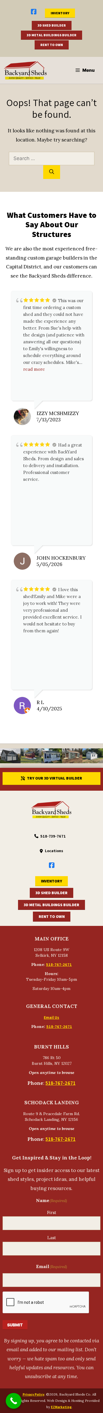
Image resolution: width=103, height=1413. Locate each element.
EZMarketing (61, 1407)
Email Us (51, 1017)
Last (51, 1237)
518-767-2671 (59, 964)
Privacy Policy (33, 1394)
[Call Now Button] (13, 1401)
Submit (15, 1324)
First (51, 1212)
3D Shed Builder (51, 25)
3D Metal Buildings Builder (51, 35)
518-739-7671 (53, 836)
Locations (54, 850)
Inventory (60, 13)
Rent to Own (51, 45)
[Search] (51, 172)
